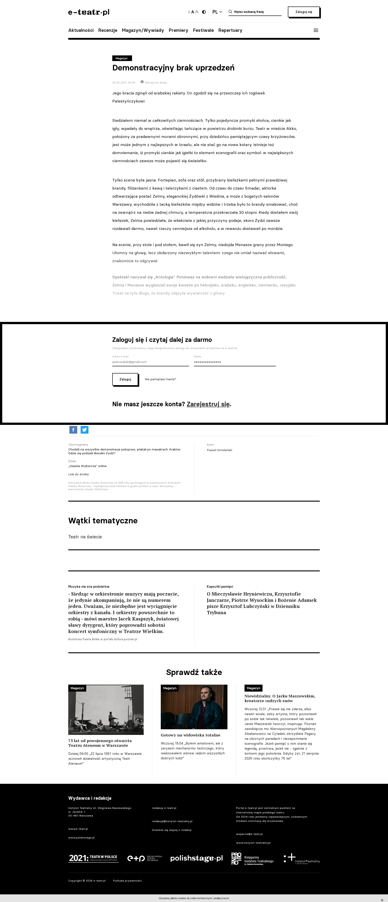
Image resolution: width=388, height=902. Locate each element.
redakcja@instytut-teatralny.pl (172, 821)
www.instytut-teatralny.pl (253, 842)
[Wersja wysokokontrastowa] (204, 12)
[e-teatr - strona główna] (88, 14)
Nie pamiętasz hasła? (160, 379)
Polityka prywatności (127, 880)
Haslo (197, 356)
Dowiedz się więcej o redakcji (172, 830)
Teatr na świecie (85, 536)
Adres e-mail (120, 356)
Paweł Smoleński (219, 450)
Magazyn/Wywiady (143, 30)
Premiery (178, 30)
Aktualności (81, 30)
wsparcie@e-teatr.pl (249, 834)
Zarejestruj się (208, 404)
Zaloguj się (303, 12)
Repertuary (230, 30)
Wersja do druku (156, 82)
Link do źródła (78, 474)
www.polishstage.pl (81, 837)
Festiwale (203, 30)
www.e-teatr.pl (78, 828)
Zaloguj (125, 379)
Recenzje (107, 30)
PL (215, 12)
